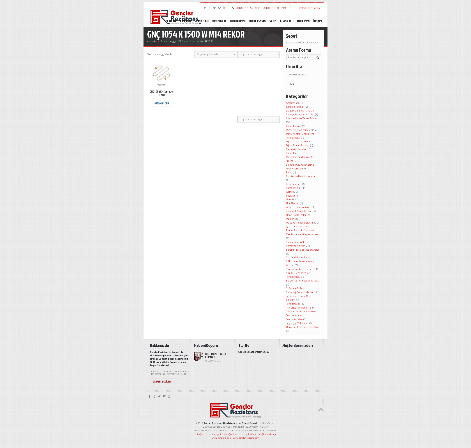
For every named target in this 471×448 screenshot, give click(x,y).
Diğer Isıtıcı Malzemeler (299, 130)
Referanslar (219, 21)
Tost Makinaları (294, 319)
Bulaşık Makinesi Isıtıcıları (300, 110)
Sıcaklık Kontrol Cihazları (299, 269)
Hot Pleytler (292, 203)
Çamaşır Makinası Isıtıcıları (300, 114)
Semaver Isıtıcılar (295, 246)
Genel (289, 199)
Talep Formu (302, 21)
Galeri (273, 21)
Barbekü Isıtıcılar (295, 107)
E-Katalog (285, 21)
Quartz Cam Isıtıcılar (297, 226)
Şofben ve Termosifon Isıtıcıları (303, 280)
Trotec (289, 161)
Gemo (289, 192)
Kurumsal (185, 21)
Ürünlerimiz (202, 21)
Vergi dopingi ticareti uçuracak (215, 355)
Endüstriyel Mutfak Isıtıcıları (301, 176)
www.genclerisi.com (221, 438)
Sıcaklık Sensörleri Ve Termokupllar (298, 275)
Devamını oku (162, 103)
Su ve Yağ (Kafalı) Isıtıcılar (299, 292)
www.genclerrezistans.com (246, 438)
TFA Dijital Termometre (298, 307)
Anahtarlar (292, 103)
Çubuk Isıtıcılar (294, 126)
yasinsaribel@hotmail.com (230, 434)
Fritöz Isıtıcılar (293, 188)
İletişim (317, 21)
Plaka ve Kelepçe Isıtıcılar (300, 222)
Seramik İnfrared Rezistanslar (302, 250)
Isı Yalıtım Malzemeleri (298, 207)
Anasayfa (171, 21)
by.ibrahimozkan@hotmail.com (260, 434)
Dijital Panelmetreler (297, 141)
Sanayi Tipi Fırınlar (296, 242)
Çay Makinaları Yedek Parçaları (302, 118)
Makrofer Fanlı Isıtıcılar (298, 157)
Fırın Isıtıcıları (293, 184)
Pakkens (291, 219)
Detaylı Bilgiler (164, 381)
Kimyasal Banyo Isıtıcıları (299, 211)
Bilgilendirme (238, 21)
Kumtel (290, 153)
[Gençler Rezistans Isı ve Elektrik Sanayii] (176, 14)
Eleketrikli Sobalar (296, 149)
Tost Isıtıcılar (293, 315)
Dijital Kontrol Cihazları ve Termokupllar (300, 135)
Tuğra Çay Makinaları (297, 323)
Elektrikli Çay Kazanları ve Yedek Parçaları (300, 166)
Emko (289, 172)
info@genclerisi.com (309, 8)
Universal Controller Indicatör (302, 327)
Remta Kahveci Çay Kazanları (302, 234)
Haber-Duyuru (257, 21)
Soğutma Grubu (294, 288)
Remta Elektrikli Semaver (300, 230)
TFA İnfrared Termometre (300, 311)
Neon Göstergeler (296, 215)
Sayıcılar (290, 195)
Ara (292, 84)
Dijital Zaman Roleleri (297, 145)
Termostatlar (293, 304)
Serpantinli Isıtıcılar (296, 257)
